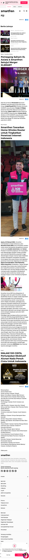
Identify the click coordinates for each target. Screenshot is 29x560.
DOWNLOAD (24, 2)
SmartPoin (4, 505)
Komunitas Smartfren (7, 539)
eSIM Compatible (6, 493)
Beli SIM (3, 481)
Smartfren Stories (19, 30)
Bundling (3, 486)
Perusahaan (4, 529)
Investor (20, 6)
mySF (2, 490)
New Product (14, 38)
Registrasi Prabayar (6, 519)
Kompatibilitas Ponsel (7, 526)
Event (12, 45)
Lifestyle (3, 488)
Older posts (4, 450)
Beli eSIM (3, 483)
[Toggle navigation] (26, 11)
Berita (12, 30)
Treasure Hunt (5, 503)
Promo (3, 500)
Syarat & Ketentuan (8, 551)
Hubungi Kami (5, 515)
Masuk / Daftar (20, 11)
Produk (3, 476)
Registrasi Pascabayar (7, 522)
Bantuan (3, 508)
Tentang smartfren (6, 534)
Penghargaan (4, 536)
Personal (9, 6)
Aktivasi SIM (4, 524)
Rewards (3, 495)
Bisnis (14, 6)
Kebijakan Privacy (22, 550)
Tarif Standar (4, 517)
